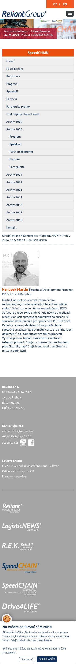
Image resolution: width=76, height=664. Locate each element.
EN (65, 4)
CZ (55, 4)
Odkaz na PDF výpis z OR (18, 471)
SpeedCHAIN (38, 52)
